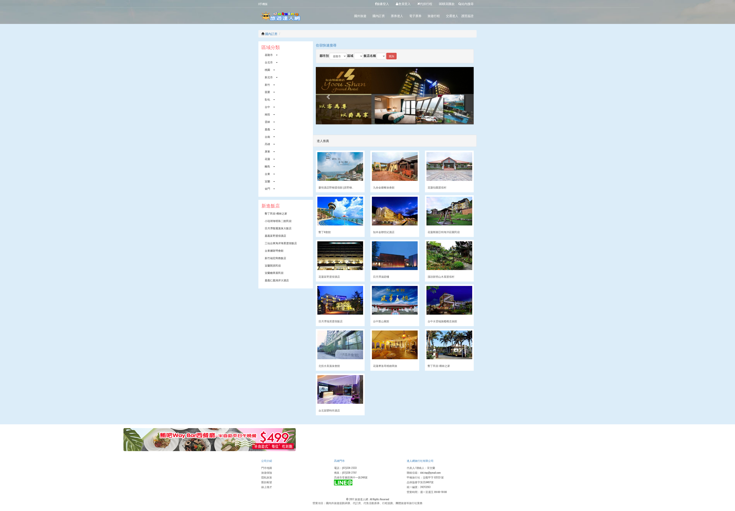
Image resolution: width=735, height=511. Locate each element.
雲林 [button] (268, 122)
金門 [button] (268, 188)
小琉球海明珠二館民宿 (278, 221)
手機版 (264, 4)
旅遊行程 (434, 16)
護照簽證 (467, 16)
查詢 (391, 56)
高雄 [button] (268, 144)
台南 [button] (268, 137)
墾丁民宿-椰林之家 (276, 213)
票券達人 (397, 16)
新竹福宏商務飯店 (275, 258)
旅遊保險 (266, 472)
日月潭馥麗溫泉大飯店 (278, 228)
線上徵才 (266, 487)
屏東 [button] (268, 151)
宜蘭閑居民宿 (273, 265)
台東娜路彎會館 (274, 250)
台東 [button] (268, 174)
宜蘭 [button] (268, 181)
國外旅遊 (360, 16)
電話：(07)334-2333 (345, 468)
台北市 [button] (269, 62)
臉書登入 (383, 3)
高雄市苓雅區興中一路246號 (351, 477)
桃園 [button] (268, 70)
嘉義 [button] (268, 129)
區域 (350, 55)
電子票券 (415, 16)
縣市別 (324, 55)
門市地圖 (266, 468)
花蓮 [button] (268, 159)
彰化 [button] (268, 99)
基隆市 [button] (269, 55)
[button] (328, 95)
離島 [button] (268, 166)
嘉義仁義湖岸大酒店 (277, 280)
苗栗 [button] (268, 92)
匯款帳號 (266, 482)
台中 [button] (268, 107)
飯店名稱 (370, 55)
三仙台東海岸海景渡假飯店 (281, 243)
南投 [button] (268, 114)
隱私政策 (266, 477)
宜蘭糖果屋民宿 (274, 273)
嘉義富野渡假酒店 (275, 235)
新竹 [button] (268, 84)
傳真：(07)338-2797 (345, 472)
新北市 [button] (269, 77)
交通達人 (452, 16)
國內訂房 (378, 16)
